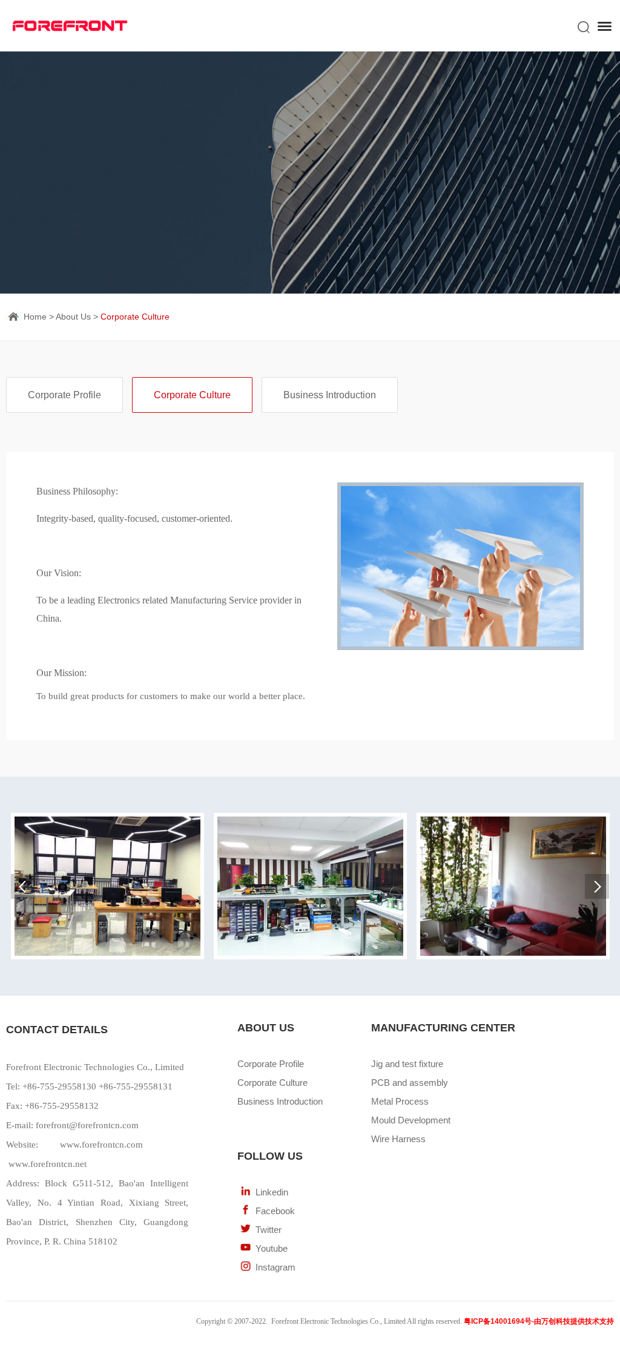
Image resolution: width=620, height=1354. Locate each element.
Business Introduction (329, 395)
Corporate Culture (135, 316)
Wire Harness (398, 1139)
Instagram (275, 1267)
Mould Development (410, 1120)
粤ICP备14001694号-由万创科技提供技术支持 (539, 1321)
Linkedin (272, 1192)
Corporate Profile (64, 395)
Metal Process (400, 1101)
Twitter (269, 1229)
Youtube (272, 1248)
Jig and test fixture (407, 1064)
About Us (73, 316)
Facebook (275, 1211)
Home (35, 316)
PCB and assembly (409, 1082)
